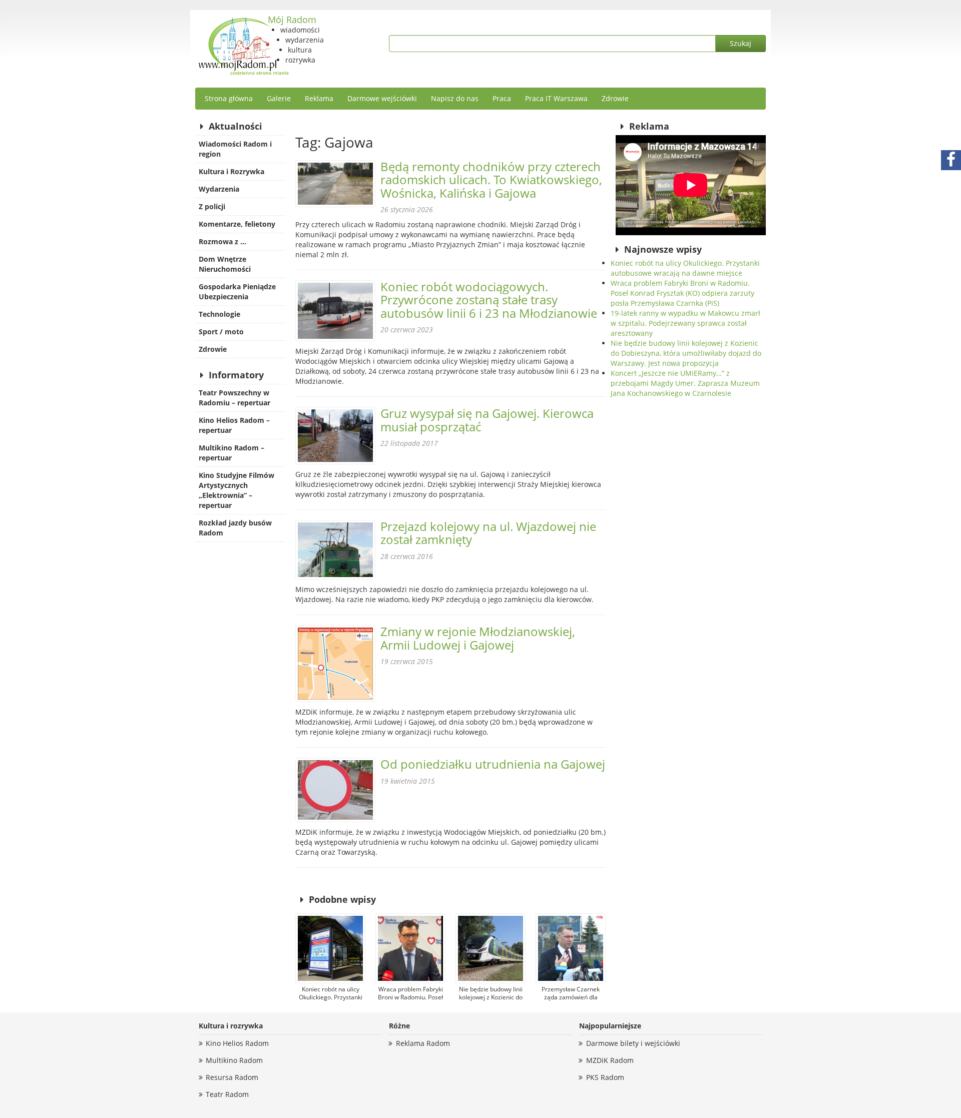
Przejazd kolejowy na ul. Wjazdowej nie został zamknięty (488, 532)
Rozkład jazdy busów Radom (235, 527)
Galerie (279, 98)
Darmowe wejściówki (382, 98)
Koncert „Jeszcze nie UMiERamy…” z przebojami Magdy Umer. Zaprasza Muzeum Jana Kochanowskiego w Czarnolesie (685, 383)
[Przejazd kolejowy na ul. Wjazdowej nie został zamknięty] (335, 550)
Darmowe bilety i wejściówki (633, 1043)
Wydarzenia (219, 189)
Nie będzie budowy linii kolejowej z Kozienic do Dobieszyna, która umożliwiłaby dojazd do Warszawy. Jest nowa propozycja (686, 353)
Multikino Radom (234, 1060)
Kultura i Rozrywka (231, 171)
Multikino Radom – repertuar (231, 452)
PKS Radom (605, 1077)
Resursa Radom (232, 1077)
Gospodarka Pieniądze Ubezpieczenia (237, 291)
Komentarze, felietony (237, 224)
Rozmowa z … (222, 241)
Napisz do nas (454, 98)
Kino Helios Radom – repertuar (234, 425)
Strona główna (229, 98)
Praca (502, 98)
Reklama (319, 98)
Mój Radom (292, 20)
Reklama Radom (423, 1043)
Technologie (219, 314)
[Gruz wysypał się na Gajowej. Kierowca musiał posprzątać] (335, 435)
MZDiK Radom (610, 1060)
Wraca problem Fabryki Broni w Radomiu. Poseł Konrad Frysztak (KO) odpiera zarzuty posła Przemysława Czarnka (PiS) (682, 293)
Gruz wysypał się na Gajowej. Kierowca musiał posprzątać (487, 419)
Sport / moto (221, 331)
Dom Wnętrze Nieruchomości (225, 264)
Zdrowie (615, 98)
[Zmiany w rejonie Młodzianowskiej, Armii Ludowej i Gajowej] (335, 664)
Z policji (212, 206)
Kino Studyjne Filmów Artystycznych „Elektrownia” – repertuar (236, 490)
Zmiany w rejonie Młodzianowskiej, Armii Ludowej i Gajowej (477, 638)
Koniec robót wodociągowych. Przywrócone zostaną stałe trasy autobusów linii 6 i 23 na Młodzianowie (488, 299)
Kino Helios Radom (237, 1043)
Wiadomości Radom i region (235, 149)
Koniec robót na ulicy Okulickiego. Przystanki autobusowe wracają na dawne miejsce (685, 268)
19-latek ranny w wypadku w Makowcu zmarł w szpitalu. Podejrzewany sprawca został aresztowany (685, 323)
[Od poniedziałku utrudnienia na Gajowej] (335, 790)
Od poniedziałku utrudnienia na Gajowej (492, 764)
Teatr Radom (227, 1094)
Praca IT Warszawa (556, 98)
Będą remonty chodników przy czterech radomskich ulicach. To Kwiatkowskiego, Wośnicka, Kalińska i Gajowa (491, 179)
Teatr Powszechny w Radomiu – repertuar (234, 397)
